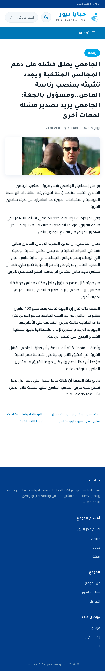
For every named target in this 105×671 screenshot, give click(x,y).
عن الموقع (92, 583)
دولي (96, 547)
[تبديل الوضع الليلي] (46, 17)
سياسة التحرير (91, 592)
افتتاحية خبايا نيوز (88, 529)
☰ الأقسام (87, 33)
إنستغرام (94, 646)
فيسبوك (94, 628)
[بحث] (11, 17)
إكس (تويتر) (92, 637)
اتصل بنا (95, 601)
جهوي (95, 538)
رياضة (92, 53)
